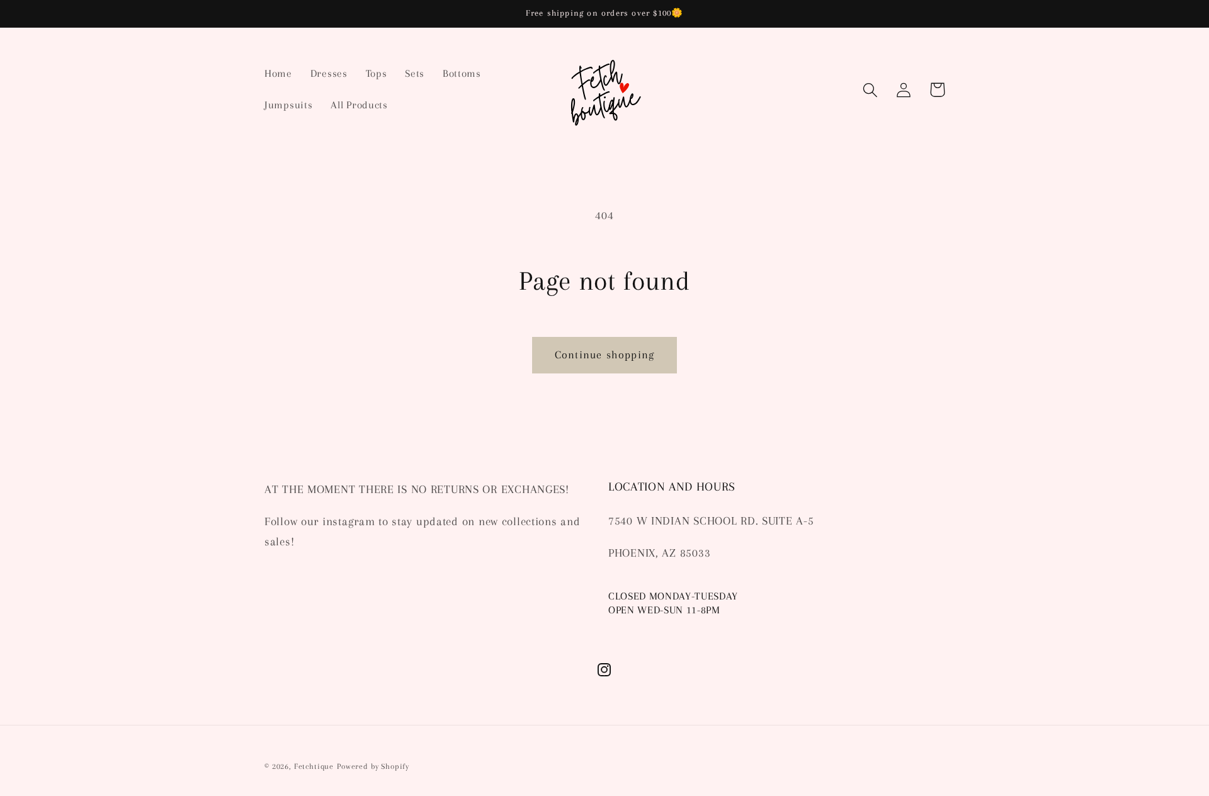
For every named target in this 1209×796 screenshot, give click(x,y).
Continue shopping (604, 354)
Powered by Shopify (373, 766)
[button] (870, 89)
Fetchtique (314, 766)
